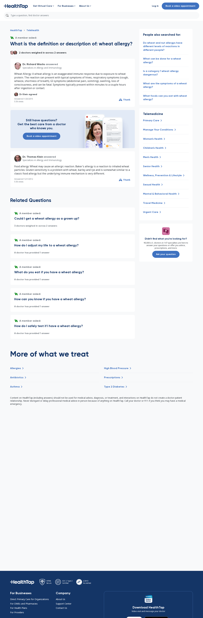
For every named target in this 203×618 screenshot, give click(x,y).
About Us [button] (60, 599)
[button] (16, 6)
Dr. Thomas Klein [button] (33, 156)
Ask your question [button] (166, 254)
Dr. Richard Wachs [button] (34, 64)
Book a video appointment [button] (180, 6)
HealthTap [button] (16, 30)
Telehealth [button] (32, 30)
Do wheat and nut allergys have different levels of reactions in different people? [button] (162, 46)
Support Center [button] (63, 603)
